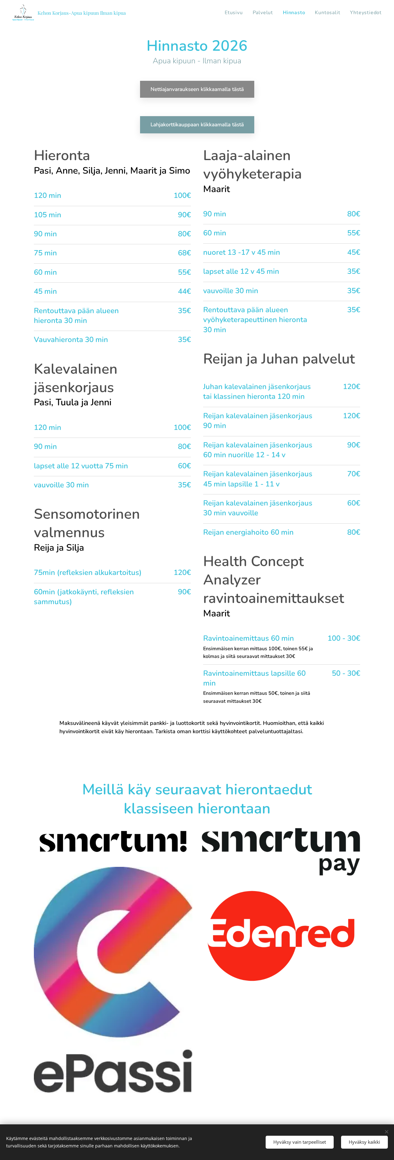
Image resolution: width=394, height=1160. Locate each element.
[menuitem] (235, 12)
